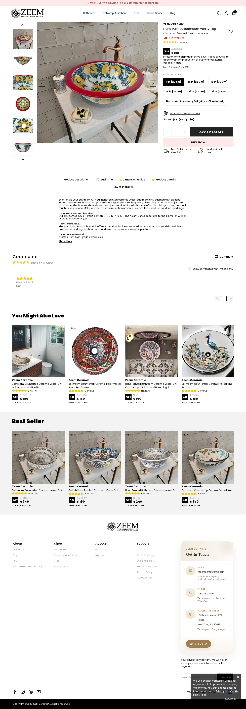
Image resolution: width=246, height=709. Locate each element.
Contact (142, 549)
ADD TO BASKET (211, 132)
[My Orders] (226, 13)
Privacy (220, 691)
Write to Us (196, 643)
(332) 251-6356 (205, 593)
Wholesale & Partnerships (27, 566)
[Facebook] (15, 692)
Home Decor (154, 13)
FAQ (15, 560)
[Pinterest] (31, 692)
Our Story (18, 549)
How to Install (144, 578)
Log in (98, 549)
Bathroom (89, 13)
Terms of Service (147, 566)
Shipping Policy (145, 560)
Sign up (99, 555)
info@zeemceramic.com (210, 571)
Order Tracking (145, 555)
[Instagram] (23, 692)
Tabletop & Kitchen (114, 13)
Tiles (136, 13)
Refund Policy (144, 572)
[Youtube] (39, 692)
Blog (172, 13)
